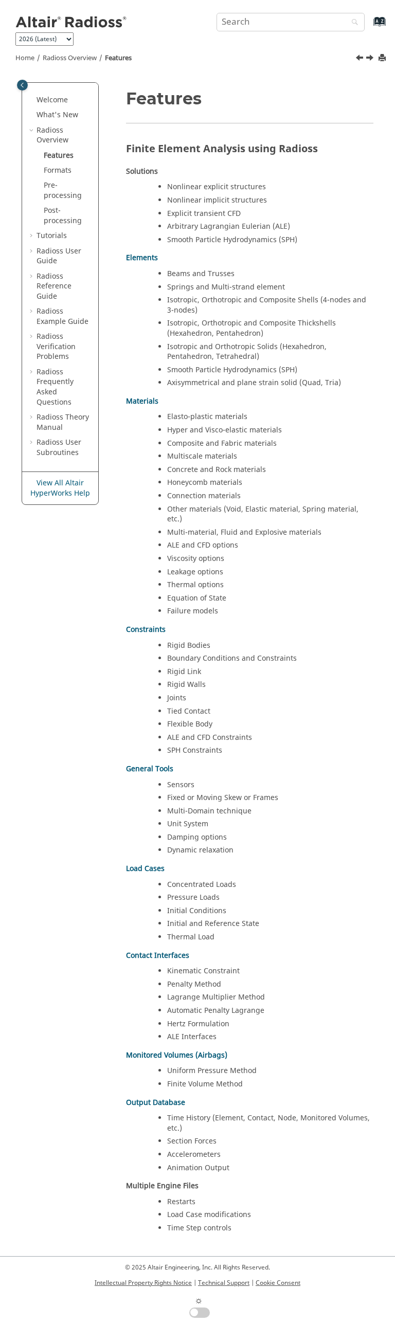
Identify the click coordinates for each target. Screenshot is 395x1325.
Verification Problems (56, 346)
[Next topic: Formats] (371, 59)
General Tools (149, 769)
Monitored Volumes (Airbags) (176, 1055)
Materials (142, 401)
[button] (32, 100)
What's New (57, 115)
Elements (142, 257)
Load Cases (145, 868)
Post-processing (63, 215)
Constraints (146, 629)
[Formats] (371, 59)
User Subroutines (59, 447)
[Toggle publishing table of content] (22, 85)
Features (118, 58)
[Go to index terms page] (368, 26)
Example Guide (62, 316)
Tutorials (52, 235)
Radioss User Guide (59, 256)
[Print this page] (383, 58)
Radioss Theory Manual (63, 422)
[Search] (352, 23)
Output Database (155, 1102)
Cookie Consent (278, 1282)
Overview (70, 58)
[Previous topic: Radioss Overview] (360, 59)
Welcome (52, 100)
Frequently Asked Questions (55, 387)
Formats (57, 170)
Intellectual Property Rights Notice (143, 1282)
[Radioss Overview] (360, 59)
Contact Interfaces (157, 955)
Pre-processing (63, 190)
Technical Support (223, 1282)
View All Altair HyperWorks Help (60, 488)
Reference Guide (54, 286)
